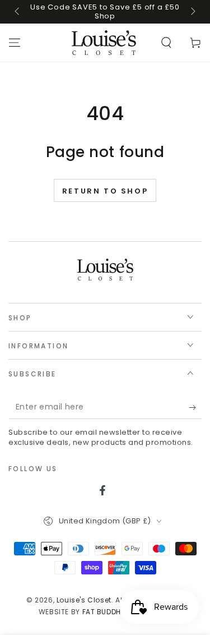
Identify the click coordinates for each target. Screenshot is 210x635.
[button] (166, 42)
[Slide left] (17, 12)
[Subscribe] (195, 407)
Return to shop (105, 191)
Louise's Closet (84, 600)
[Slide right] (192, 12)
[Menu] (14, 42)
